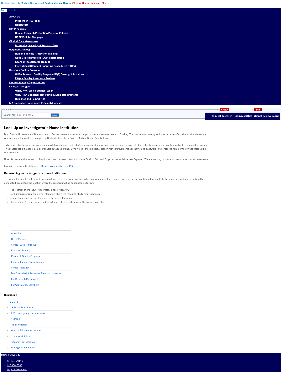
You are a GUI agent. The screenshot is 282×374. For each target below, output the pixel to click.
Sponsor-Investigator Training (32, 61)
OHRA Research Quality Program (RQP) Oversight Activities (49, 74)
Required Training (19, 49)
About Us (14, 16)
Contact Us (21, 24)
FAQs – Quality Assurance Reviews (35, 78)
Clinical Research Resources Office (232, 116)
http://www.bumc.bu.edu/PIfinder (59, 166)
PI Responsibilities (20, 336)
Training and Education (22, 347)
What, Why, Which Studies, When (34, 90)
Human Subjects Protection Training (36, 53)
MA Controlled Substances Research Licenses (35, 103)
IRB (258, 109)
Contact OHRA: (15, 361)
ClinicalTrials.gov (19, 86)
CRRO (224, 109)
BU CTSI (14, 301)
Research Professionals (22, 341)
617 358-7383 (14, 365)
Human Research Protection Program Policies (41, 33)
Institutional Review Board (263, 116)
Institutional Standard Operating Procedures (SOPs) (45, 66)
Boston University (10, 354)
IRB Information (18, 324)
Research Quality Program (24, 70)
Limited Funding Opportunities (27, 82)
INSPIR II (15, 319)
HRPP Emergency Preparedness (27, 313)
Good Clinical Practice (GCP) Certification (39, 57)
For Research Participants (25, 279)
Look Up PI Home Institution (25, 330)
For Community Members (25, 284)
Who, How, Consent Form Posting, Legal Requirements (46, 94)
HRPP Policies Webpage (29, 37)
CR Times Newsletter (21, 307)
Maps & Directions (17, 369)
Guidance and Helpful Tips (30, 99)
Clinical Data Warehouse (23, 41)
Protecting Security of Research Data (36, 45)
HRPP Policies (17, 29)
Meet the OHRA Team (27, 20)
